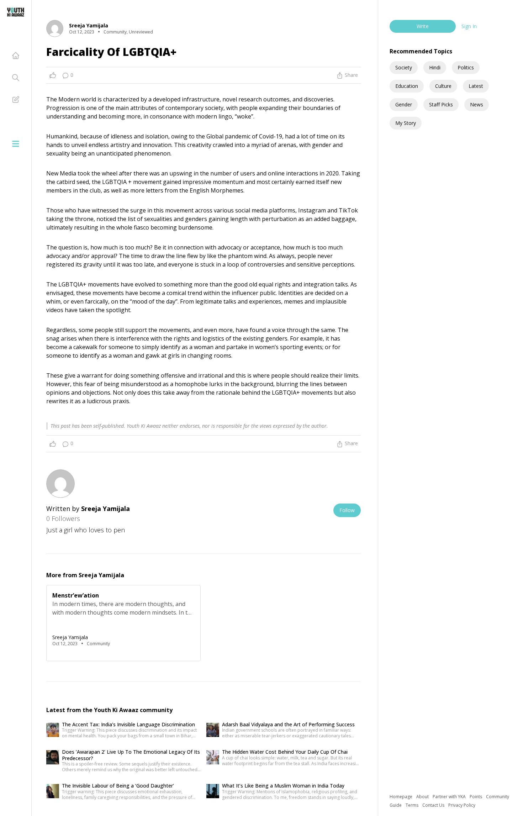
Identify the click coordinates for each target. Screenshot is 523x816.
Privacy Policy (461, 805)
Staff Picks (441, 104)
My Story (405, 123)
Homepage (401, 797)
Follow (347, 510)
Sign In (469, 26)
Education (406, 86)
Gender (403, 104)
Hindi (434, 67)
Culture (443, 86)
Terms (412, 805)
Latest (476, 86)
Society (403, 67)
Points (476, 797)
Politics (466, 67)
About (423, 797)
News (476, 104)
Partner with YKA (450, 797)
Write (423, 26)
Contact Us (433, 805)
